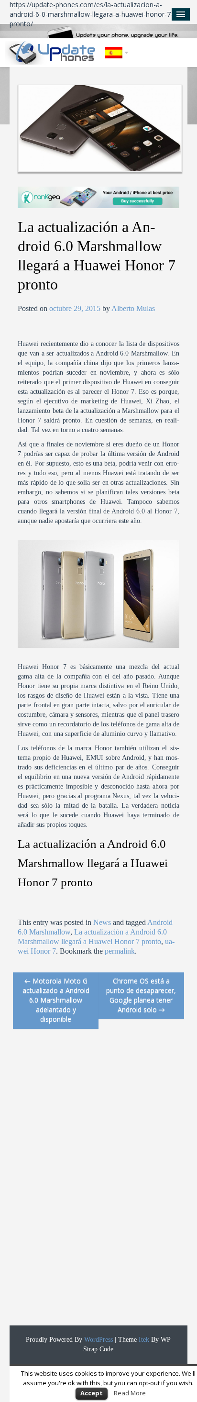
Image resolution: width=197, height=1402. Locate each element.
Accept (91, 1393)
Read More (130, 1393)
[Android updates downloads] (52, 53)
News (102, 922)
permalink (120, 951)
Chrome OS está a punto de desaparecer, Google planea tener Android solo (141, 995)
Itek (143, 1339)
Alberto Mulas (133, 308)
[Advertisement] (84, 1181)
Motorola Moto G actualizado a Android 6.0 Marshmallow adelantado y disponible (55, 1000)
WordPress (97, 1339)
